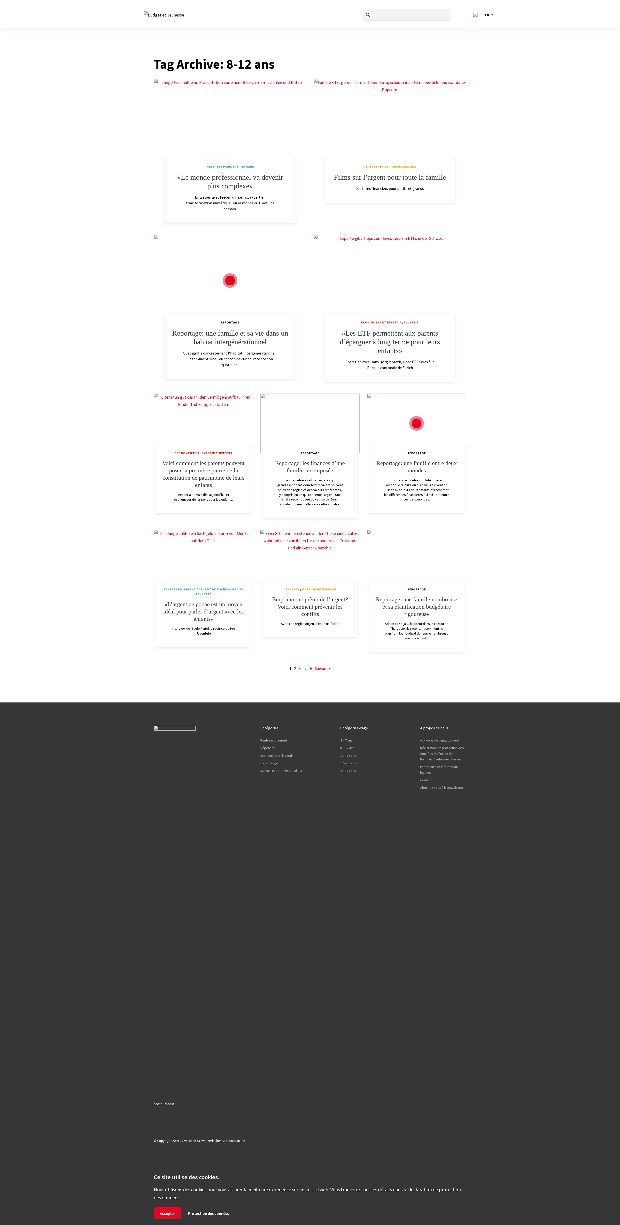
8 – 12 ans (347, 748)
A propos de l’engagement (439, 740)
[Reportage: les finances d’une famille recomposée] (310, 423)
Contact (426, 780)
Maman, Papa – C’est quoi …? (281, 770)
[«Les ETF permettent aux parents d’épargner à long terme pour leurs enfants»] (390, 280)
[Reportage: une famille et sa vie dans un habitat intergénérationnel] (230, 280)
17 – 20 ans (348, 763)
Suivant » (323, 668)
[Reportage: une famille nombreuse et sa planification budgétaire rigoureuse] (416, 559)
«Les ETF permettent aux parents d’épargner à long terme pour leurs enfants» (390, 342)
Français (487, 15)
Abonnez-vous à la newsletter (441, 787)
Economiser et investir (381, 322)
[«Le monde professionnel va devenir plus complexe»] (230, 124)
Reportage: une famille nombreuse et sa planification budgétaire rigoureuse (416, 606)
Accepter (167, 1213)
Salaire (247, 166)
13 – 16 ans (348, 755)
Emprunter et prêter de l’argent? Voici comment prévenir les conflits (310, 606)
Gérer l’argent (270, 763)
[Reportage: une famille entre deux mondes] (416, 423)
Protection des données (208, 1213)
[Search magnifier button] (367, 14)
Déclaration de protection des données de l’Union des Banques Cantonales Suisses (442, 753)
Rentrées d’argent (222, 166)
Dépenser (371, 166)
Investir (411, 322)
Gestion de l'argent (399, 166)
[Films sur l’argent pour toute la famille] (390, 124)
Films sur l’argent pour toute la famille (390, 177)
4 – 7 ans (346, 740)
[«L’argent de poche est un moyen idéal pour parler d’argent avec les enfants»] (203, 559)
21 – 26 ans (348, 770)
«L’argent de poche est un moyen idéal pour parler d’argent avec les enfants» (203, 611)
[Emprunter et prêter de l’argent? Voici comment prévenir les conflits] (310, 559)
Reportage (230, 322)
